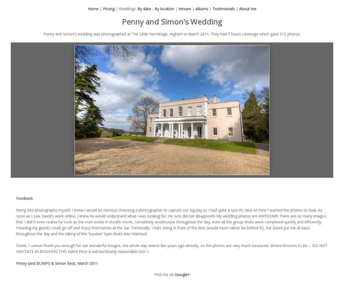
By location (164, 8)
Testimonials (224, 8)
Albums (201, 8)
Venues (184, 8)
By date (144, 8)
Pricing (108, 8)
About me (247, 8)
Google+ (182, 274)
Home (93, 8)
